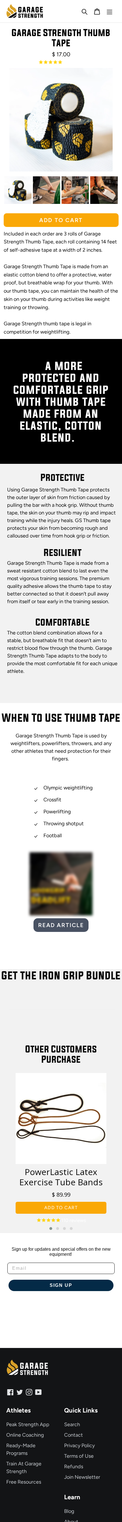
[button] (50, 1228)
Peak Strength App (27, 1424)
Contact (73, 1435)
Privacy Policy (79, 1445)
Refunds (73, 1466)
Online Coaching (25, 1435)
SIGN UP (61, 1285)
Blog (69, 1511)
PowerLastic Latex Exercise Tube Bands (61, 1177)
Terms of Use (79, 1456)
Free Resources (23, 1482)
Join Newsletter (82, 1477)
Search (72, 1424)
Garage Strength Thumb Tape (61, 38)
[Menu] (109, 11)
